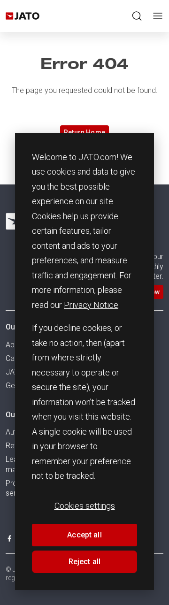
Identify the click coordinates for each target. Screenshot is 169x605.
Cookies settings (84, 506)
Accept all (84, 534)
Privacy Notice (91, 305)
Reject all (85, 561)
